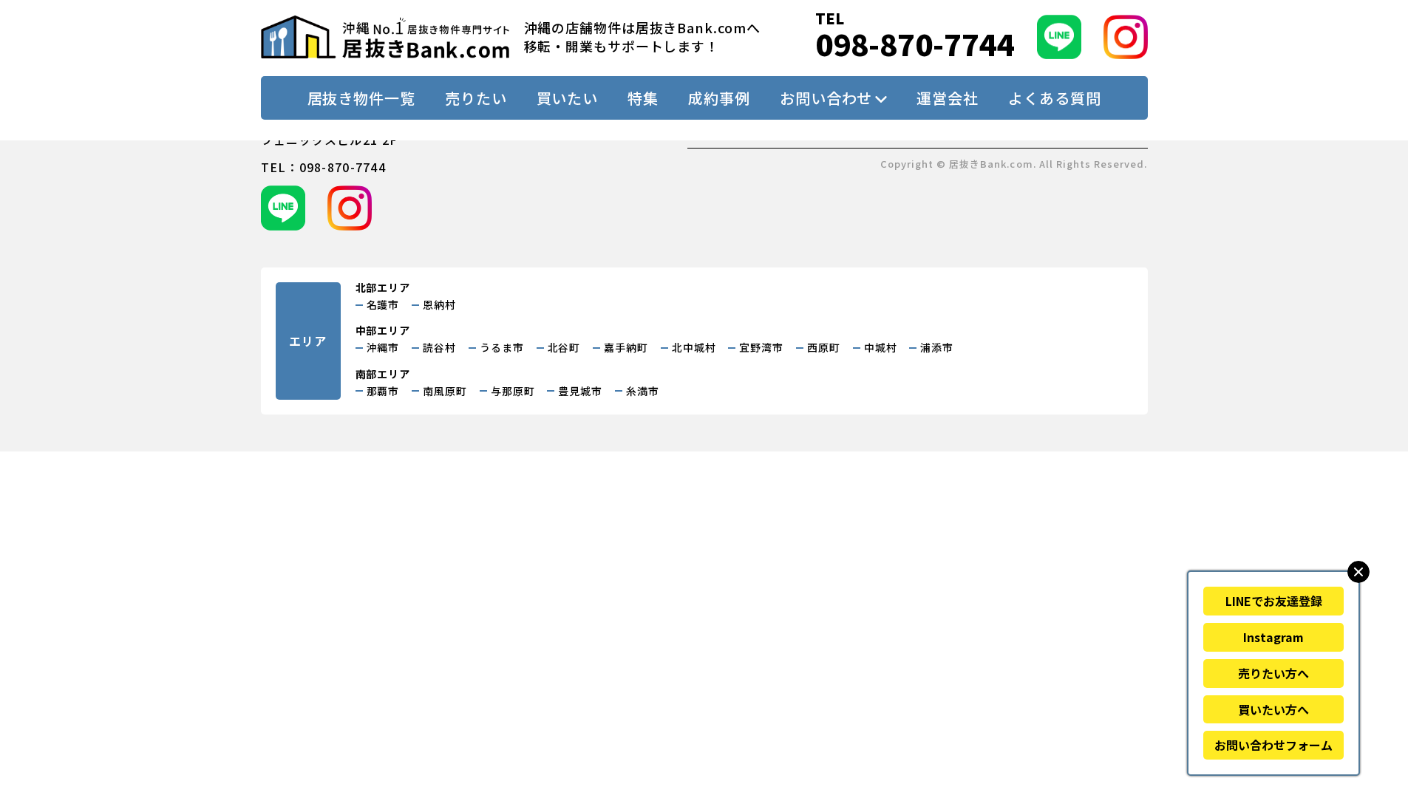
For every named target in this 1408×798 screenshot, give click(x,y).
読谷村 (439, 347)
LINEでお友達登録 (1273, 601)
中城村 (880, 347)
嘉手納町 (626, 347)
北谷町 (564, 347)
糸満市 (642, 390)
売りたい (476, 98)
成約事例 (719, 98)
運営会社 (947, 98)
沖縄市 (383, 347)
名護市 (383, 304)
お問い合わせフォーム (1273, 745)
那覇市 (383, 390)
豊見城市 (580, 390)
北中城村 (694, 347)
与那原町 (513, 390)
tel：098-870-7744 (323, 167)
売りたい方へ (1273, 673)
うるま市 (502, 347)
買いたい (568, 98)
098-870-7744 (915, 44)
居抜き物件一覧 (361, 98)
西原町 (823, 347)
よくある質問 (1054, 98)
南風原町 (445, 390)
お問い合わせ (826, 98)
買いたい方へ (1273, 709)
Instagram (1273, 637)
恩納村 (439, 304)
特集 (643, 98)
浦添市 (936, 347)
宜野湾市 (761, 347)
